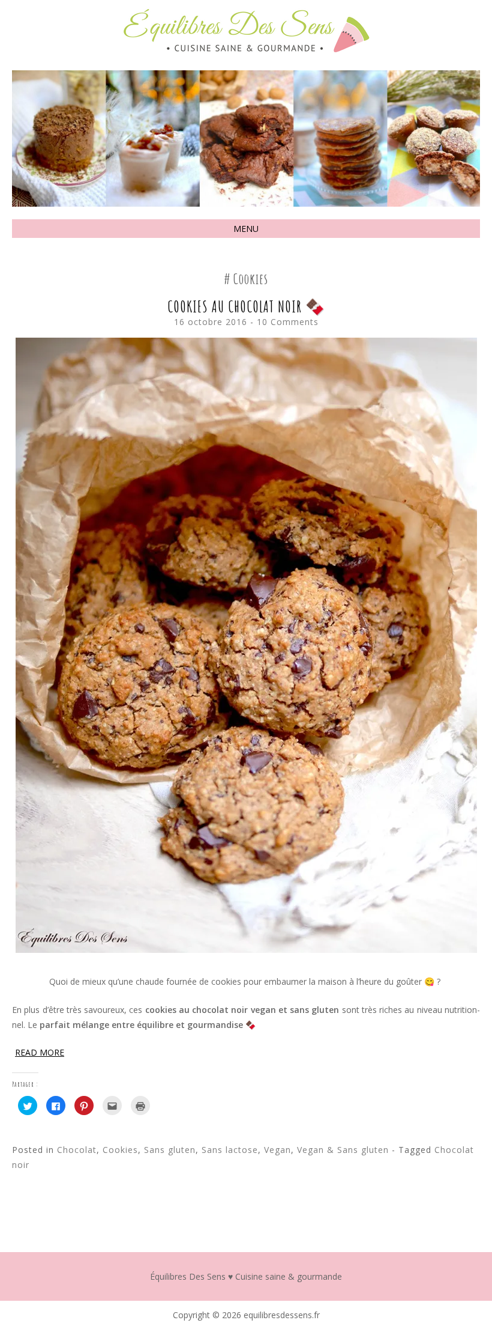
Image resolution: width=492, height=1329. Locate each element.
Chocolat (77, 1149)
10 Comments (288, 321)
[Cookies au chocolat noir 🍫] (246, 949)
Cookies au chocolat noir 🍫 (246, 306)
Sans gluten (170, 1149)
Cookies (120, 1149)
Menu (246, 228)
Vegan (277, 1149)
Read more (39, 1052)
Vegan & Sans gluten (343, 1149)
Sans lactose (230, 1149)
